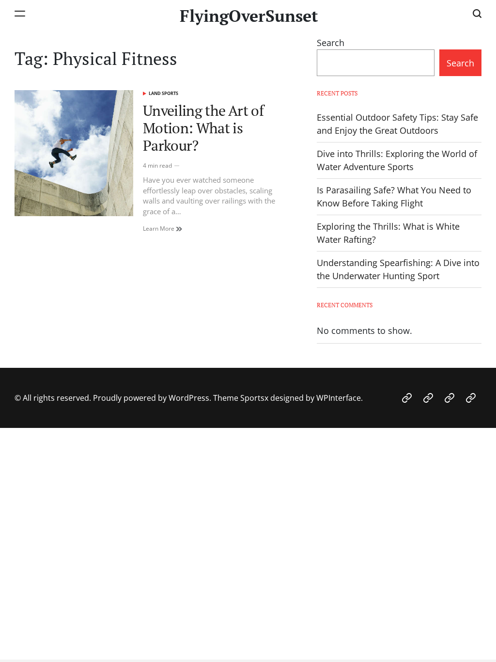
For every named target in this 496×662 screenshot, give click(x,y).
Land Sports (163, 93)
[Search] (477, 13)
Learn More (159, 228)
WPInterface (338, 398)
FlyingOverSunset (249, 16)
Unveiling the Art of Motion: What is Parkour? (203, 128)
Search (330, 42)
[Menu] (20, 13)
